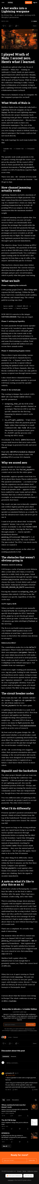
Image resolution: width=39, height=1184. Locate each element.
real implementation (28, 725)
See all (5, 1146)
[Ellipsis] (36, 1073)
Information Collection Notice (19, 1030)
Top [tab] (4, 1100)
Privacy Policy (33, 1030)
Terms (24, 1171)
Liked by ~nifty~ (11, 1075)
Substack (10, 1180)
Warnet (4, 112)
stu (7, 1126)
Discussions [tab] (15, 1100)
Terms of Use (28, 1029)
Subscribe (28, 2)
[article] (19, 1110)
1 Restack (15, 1037)
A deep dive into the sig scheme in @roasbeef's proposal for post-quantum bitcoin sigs (13, 1136)
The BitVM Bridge (8, 1120)
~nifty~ (11, 1139)
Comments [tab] (6, 1056)
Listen (35, 21)
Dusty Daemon (10, 1113)
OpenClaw (19, 977)
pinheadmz (8, 1073)
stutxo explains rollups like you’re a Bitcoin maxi (14, 1123)
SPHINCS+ (5, 1133)
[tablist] (9, 1056)
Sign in (35, 2)
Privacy (19, 1171)
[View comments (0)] (12, 1129)
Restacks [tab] (13, 1056)
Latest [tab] (8, 1100)
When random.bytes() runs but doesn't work (13, 1106)
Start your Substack (15, 1176)
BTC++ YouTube (10, 1001)
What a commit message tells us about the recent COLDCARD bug (14, 1110)
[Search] (36, 1100)
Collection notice (32, 1171)
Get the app (28, 1176)
